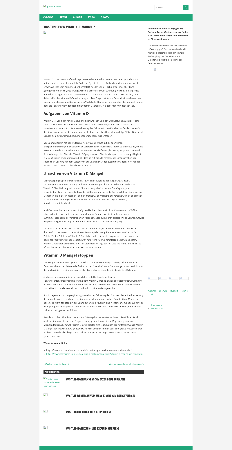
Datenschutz (157, 308)
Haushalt (77, 17)
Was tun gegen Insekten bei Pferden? (88, 412)
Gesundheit (48, 17)
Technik (91, 17)
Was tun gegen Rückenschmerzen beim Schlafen (95, 379)
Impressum (156, 304)
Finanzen (105, 17)
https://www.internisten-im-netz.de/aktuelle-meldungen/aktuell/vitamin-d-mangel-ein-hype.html (94, 353)
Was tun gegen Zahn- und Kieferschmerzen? (92, 428)
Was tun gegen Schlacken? (57, 364)
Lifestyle (63, 17)
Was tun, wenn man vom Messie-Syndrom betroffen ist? (100, 396)
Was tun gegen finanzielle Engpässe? (125, 364)
